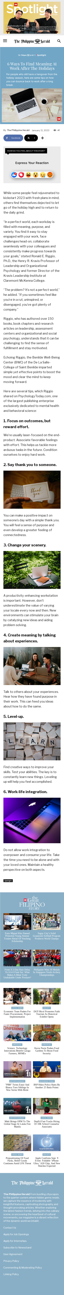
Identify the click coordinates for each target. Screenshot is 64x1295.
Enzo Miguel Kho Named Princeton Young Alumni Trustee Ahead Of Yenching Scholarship (17, 937)
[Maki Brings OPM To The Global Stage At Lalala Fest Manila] (17, 1106)
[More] (42, 138)
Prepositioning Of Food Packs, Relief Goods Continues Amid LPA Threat (17, 1161)
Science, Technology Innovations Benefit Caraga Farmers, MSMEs (17, 1051)
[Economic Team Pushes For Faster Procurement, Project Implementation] (17, 996)
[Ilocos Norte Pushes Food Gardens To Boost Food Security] (47, 1033)
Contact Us (9, 1227)
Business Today (46, 1081)
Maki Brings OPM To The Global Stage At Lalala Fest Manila (17, 1124)
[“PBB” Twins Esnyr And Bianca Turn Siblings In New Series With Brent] (17, 1069)
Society (46, 1008)
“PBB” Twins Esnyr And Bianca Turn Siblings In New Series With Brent (17, 1087)
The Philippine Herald (18, 130)
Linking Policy (11, 1274)
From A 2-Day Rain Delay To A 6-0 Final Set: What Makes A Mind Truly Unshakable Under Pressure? (17, 973)
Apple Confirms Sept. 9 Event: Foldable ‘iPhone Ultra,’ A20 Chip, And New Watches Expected (46, 1162)
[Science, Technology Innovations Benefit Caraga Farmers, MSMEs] (17, 1033)
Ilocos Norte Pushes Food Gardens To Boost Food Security (46, 1051)
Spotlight (8, 880)
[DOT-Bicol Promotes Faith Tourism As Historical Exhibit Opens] (47, 996)
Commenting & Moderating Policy (22, 1267)
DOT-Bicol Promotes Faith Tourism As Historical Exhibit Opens (47, 1014)
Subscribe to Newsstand (17, 1247)
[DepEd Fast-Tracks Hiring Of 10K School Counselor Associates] (47, 1106)
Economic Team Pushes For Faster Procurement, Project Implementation (17, 1014)
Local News (17, 1008)
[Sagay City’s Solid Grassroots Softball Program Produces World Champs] (47, 921)
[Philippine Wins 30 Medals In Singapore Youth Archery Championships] (47, 958)
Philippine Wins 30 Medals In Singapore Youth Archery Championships (46, 972)
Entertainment (17, 1081)
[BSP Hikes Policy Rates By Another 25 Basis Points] (47, 1069)
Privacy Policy (11, 1260)
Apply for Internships (15, 1240)
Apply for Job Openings (16, 1234)
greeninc (17, 1045)
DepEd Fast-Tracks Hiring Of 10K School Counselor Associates (47, 1124)
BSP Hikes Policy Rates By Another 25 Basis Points (47, 1086)
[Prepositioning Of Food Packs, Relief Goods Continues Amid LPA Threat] (17, 1142)
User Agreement (13, 1254)
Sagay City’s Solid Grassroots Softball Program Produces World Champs (46, 936)
